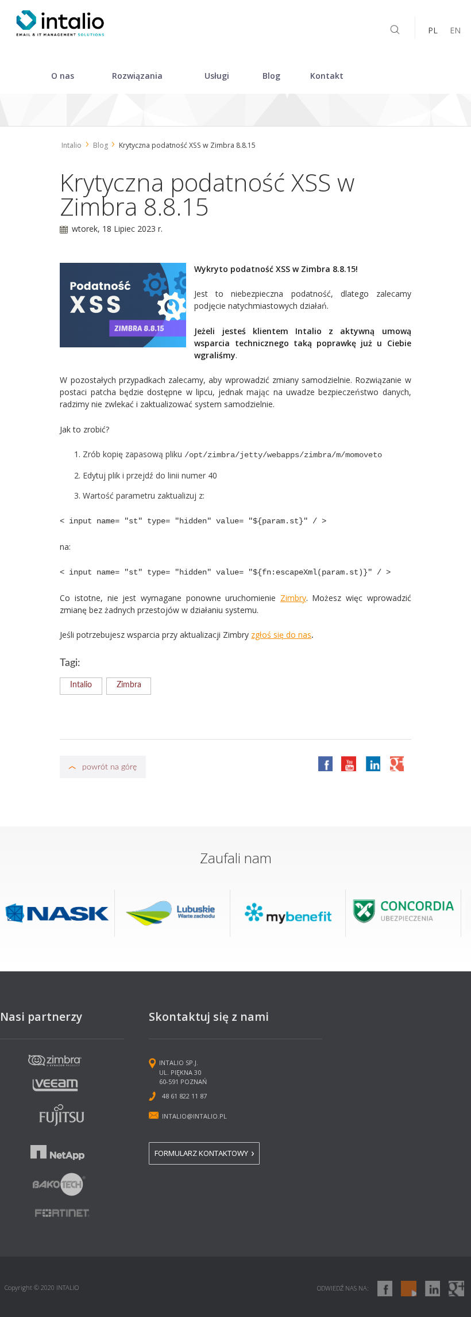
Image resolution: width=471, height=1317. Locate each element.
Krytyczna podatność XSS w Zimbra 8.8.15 (187, 145)
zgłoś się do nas (281, 634)
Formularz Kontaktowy (201, 1153)
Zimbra (129, 685)
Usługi (216, 75)
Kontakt (326, 75)
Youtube (348, 763)
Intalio (71, 145)
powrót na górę (109, 767)
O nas (62, 75)
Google (396, 763)
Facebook (325, 763)
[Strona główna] (60, 33)
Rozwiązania (137, 75)
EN (455, 30)
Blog (271, 75)
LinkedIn (372, 763)
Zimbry (293, 597)
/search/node (394, 30)
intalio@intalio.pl (194, 1116)
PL (433, 30)
